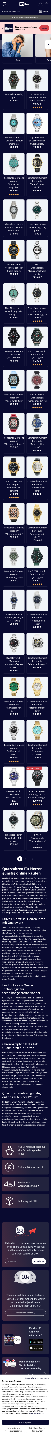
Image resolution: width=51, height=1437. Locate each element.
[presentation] (3, 44)
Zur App (44, 28)
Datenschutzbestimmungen (37, 1378)
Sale (35, 1122)
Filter (45, 11)
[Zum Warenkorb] (46, 3)
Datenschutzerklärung (36, 1413)
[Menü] (4, 4)
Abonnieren (39, 1261)
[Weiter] (31, 858)
